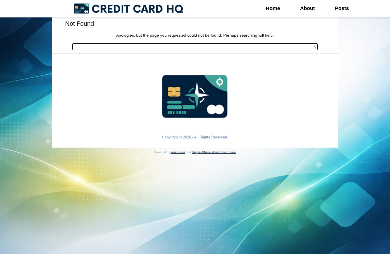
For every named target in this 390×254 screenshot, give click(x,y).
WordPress (178, 152)
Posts (342, 8)
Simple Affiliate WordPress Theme (214, 152)
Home (273, 8)
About (307, 8)
